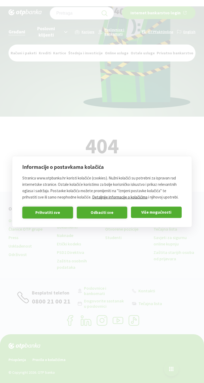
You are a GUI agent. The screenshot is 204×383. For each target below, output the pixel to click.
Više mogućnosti (156, 212)
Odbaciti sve (102, 212)
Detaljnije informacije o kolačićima (119, 196)
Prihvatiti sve (47, 212)
